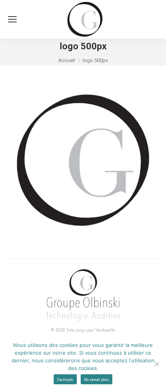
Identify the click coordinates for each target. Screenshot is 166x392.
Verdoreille (105, 330)
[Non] (156, 364)
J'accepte (65, 379)
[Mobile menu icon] (12, 19)
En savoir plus (96, 379)
